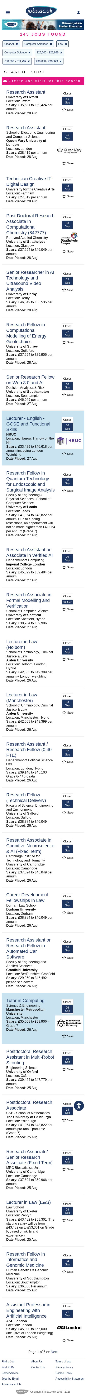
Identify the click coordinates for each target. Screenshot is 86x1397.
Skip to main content (17, 3)
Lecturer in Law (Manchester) (21, 697)
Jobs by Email (10, 1378)
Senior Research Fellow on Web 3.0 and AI (30, 379)
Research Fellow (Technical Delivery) (26, 797)
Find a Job (8, 1361)
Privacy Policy (64, 1367)
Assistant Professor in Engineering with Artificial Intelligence (28, 1310)
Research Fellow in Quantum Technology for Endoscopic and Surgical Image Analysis (30, 481)
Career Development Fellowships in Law (27, 897)
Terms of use (63, 1361)
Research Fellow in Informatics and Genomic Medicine (25, 1259)
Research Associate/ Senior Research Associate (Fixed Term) (29, 1157)
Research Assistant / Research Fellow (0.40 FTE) (29, 749)
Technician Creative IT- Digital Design (29, 181)
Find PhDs (8, 1367)
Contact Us (38, 1367)
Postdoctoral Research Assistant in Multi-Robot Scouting (30, 1057)
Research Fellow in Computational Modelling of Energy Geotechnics (26, 333)
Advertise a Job (11, 1384)
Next (54, 1352)
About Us (37, 1361)
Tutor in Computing (25, 1000)
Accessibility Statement (70, 1378)
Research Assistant (25, 92)
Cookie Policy (64, 1373)
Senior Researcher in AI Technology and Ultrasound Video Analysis (30, 281)
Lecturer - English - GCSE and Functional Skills (28, 424)
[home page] (41, 17)
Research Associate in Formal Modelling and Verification (28, 600)
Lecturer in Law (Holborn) (21, 644)
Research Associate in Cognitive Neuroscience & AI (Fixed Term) (30, 845)
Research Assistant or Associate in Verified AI (29, 552)
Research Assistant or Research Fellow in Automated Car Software (28, 948)
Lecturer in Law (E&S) (28, 1202)
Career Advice (10, 1373)
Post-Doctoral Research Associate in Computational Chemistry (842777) (30, 224)
